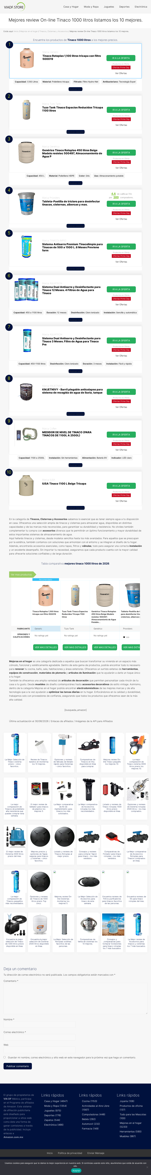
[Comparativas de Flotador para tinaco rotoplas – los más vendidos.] (113, 837)
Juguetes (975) (52, 1110)
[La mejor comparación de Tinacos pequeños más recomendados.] (16, 882)
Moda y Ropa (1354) (55, 1105)
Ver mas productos (21, 574)
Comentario (11, 980)
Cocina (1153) (89, 1101)
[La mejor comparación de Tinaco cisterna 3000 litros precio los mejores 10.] (138, 745)
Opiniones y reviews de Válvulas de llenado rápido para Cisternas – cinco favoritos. (63, 762)
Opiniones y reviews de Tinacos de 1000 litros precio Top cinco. (39, 899)
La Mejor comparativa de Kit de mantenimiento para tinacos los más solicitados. (63, 809)
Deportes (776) (52, 1115)
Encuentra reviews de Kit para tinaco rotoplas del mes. (136, 898)
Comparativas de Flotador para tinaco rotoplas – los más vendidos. (112, 854)
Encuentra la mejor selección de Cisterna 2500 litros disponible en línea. (39, 942)
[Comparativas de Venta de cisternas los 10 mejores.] (89, 924)
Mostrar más (75, 89)
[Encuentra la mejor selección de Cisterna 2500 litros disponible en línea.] (40, 924)
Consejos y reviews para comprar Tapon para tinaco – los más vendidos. (87, 854)
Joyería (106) (127, 1101)
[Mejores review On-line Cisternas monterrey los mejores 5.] (65, 882)
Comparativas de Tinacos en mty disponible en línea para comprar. (87, 762)
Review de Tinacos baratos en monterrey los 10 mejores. (39, 761)
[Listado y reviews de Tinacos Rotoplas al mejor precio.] (65, 837)
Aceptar (76, 1170)
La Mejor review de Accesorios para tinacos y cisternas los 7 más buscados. (136, 942)
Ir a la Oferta (121, 58)
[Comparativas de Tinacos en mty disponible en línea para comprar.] (89, 745)
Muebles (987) (128, 1136)
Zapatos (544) (52, 1120)
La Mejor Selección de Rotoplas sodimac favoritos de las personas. (63, 942)
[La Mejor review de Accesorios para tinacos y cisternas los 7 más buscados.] (138, 924)
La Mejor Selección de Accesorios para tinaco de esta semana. (87, 899)
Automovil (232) (91, 1123)
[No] (147, 1167)
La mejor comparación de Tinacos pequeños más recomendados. (15, 899)
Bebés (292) (89, 1119)
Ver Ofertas (121, 73)
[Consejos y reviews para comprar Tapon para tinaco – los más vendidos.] (89, 837)
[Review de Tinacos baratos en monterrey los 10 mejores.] (40, 745)
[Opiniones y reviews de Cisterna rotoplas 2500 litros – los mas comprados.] (138, 790)
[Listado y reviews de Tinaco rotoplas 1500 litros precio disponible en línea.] (113, 790)
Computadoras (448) (93, 1114)
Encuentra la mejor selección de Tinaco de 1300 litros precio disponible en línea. (14, 942)
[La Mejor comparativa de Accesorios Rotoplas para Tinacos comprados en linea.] (138, 837)
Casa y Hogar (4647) (56, 1101)
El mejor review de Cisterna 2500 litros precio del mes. (14, 853)
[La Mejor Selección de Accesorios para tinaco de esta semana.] (89, 882)
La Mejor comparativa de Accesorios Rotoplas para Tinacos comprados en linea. (136, 856)
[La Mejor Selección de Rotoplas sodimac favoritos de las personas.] (65, 924)
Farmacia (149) (90, 1128)
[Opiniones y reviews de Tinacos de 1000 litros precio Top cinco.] (40, 882)
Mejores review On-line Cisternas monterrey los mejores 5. (63, 899)
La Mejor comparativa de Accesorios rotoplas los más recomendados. (87, 807)
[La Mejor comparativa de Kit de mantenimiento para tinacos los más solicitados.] (65, 790)
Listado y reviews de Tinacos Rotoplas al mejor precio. (63, 853)
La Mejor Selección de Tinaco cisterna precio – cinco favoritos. (14, 762)
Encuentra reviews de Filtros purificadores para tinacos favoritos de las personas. (112, 899)
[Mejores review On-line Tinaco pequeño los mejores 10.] (113, 745)
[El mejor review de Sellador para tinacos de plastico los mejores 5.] (40, 790)
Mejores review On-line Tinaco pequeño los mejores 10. (112, 761)
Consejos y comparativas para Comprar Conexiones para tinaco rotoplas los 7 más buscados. (112, 943)
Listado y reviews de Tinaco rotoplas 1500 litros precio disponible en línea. (112, 807)
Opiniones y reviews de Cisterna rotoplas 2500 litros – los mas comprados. (136, 807)
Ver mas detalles (46, 647)
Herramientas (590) (131, 1131)
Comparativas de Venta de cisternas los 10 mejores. (87, 941)
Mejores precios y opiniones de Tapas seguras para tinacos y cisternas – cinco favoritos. (38, 856)
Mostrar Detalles (76, 131)
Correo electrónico (15, 1032)
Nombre (9, 1019)
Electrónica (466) (54, 1124)
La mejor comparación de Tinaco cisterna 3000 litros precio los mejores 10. (136, 764)
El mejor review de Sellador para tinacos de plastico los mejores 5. (38, 807)
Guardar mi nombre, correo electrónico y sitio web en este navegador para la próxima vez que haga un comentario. (72, 1057)
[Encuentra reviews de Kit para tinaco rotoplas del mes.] (138, 882)
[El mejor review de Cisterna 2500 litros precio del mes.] (16, 837)
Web (6, 1044)
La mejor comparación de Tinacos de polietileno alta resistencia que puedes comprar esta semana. (14, 810)
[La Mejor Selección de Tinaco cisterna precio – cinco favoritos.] (16, 745)
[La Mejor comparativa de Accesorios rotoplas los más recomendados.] (89, 790)
